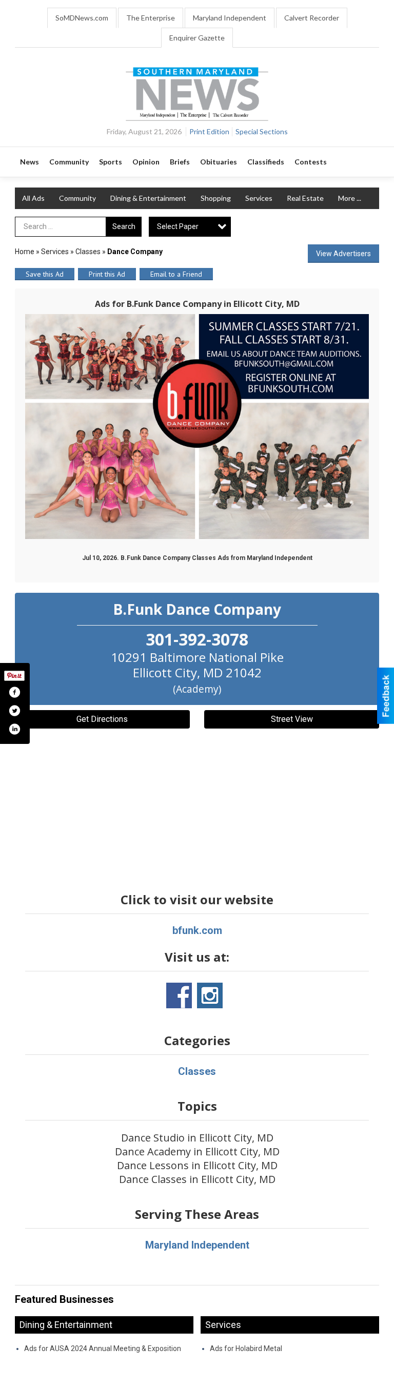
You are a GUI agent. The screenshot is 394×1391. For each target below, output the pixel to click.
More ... (349, 198)
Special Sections (261, 131)
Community (77, 198)
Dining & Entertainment (148, 198)
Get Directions (102, 719)
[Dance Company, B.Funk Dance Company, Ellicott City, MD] (197, 426)
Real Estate (305, 198)
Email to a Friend (176, 274)
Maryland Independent (229, 17)
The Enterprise (150, 17)
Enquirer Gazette (197, 37)
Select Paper (178, 226)
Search (123, 226)
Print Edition (209, 131)
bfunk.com (197, 930)
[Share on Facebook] (14, 692)
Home (24, 251)
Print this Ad (107, 274)
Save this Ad (45, 274)
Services (258, 198)
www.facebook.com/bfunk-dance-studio (179, 995)
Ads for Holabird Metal (246, 1348)
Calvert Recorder (311, 17)
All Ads (33, 198)
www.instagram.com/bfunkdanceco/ (210, 995)
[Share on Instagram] (14, 729)
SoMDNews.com (81, 17)
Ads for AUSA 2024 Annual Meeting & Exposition (102, 1348)
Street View (292, 719)
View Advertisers (343, 254)
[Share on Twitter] (14, 710)
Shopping (216, 198)
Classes (88, 251)
